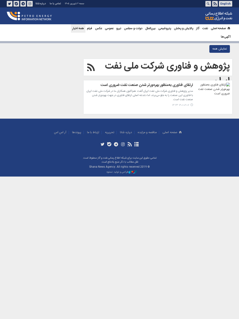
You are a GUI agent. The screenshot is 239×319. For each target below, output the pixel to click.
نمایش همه (219, 48)
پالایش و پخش (183, 28)
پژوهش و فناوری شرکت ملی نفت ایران (167, 74)
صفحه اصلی (218, 28)
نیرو (118, 28)
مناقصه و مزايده (147, 132)
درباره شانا (40, 3)
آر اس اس (60, 132)
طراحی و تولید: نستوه (118, 172)
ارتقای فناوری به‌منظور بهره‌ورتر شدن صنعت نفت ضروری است (147, 85)
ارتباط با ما (93, 132)
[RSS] (91, 68)
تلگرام (23, 4)
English (225, 3)
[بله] (109, 144)
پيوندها (76, 132)
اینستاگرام (30, 4)
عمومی (109, 28)
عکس (98, 28)
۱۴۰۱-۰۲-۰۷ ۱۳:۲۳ (180, 105)
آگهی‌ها (226, 36)
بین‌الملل (150, 28)
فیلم (89, 28)
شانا (202, 16)
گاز (198, 28)
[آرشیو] (136, 144)
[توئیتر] (102, 144)
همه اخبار (78, 28)
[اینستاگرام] (123, 144)
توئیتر (9, 4)
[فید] (130, 144)
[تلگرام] (116, 144)
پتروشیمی (164, 28)
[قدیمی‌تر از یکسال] (212, 94)
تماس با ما (55, 3)
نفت (205, 28)
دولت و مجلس (133, 28)
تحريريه (109, 132)
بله (16, 4)
